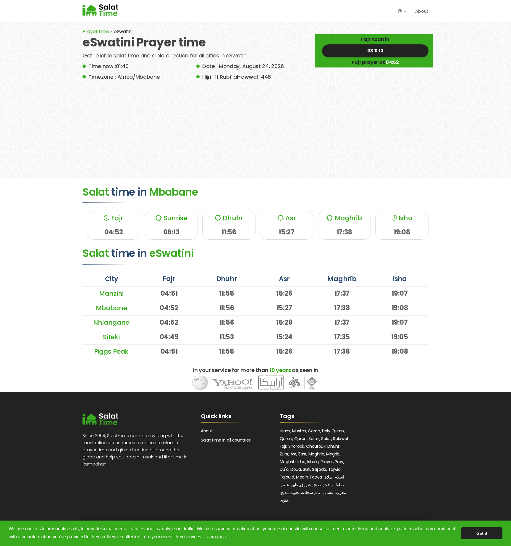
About (421, 11)
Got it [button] (481, 533)
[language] (400, 11)
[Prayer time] (100, 10)
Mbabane (111, 308)
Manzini (111, 293)
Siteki (111, 337)
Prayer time (96, 31)
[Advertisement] (255, 125)
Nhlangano (111, 322)
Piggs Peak (111, 351)
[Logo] (100, 419)
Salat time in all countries (226, 440)
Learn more (215, 536)
